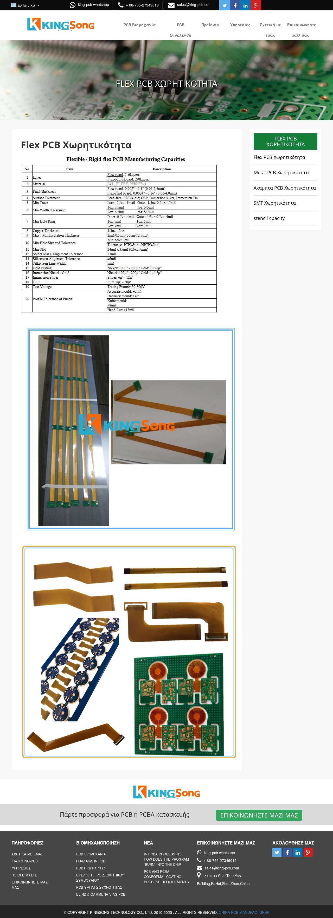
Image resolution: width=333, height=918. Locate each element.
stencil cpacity (269, 218)
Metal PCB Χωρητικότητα (281, 172)
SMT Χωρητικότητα (275, 203)
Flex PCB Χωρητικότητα (279, 157)
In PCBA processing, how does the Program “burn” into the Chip (166, 859)
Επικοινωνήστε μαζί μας (259, 815)
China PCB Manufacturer (244, 912)
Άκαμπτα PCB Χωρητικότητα (285, 188)
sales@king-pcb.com (194, 4)
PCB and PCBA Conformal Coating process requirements (166, 876)
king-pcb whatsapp (93, 4)
